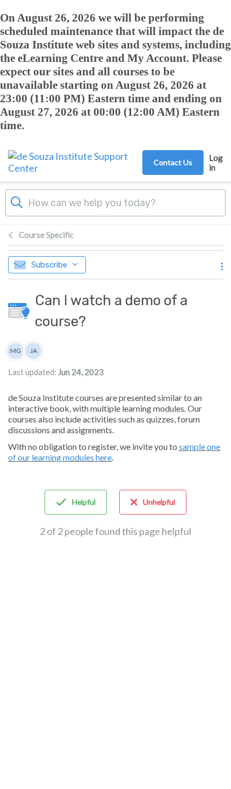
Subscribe (49, 265)
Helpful (84, 501)
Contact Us (173, 162)
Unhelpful (159, 501)
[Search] (17, 201)
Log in (216, 162)
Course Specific (46, 234)
